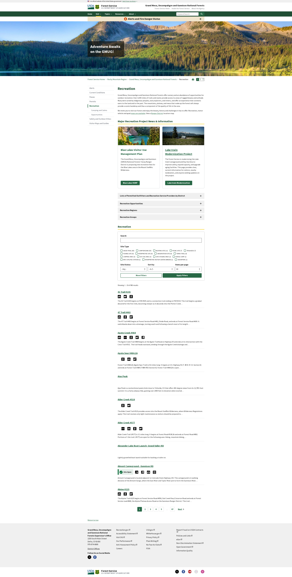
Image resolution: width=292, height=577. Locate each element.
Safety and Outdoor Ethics (100, 119)
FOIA (148, 548)
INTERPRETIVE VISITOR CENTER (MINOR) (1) (159, 260)
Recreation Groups (128, 217)
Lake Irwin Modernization (178, 183)
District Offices (94, 548)
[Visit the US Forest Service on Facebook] (183, 571)
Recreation (94, 106)
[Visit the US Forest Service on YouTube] (190, 571)
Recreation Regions (128, 210)
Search (123, 236)
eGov (178, 539)
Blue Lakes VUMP (130, 183)
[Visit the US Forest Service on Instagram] (202, 571)
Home (90, 14)
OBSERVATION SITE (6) (164, 254)
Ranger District (157, 113)
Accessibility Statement (126, 533)
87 (172, 509)
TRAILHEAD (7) (191, 251)
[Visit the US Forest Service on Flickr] (196, 571)
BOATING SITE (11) (162, 251)
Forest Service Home (162, 8)
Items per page (181, 264)
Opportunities (96, 114)
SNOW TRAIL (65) (128, 251)
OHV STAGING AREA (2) (163, 257)
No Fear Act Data (153, 544)
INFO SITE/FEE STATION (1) (132, 260)
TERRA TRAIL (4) (181, 254)
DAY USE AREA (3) (145, 257)
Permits (92, 101)
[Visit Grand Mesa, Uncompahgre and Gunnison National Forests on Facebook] (95, 557)
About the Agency (198, 8)
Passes (92, 97)
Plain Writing (151, 541)
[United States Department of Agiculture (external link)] (91, 7)
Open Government (183, 547)
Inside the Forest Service (181, 8)
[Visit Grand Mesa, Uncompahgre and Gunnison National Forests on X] (89, 557)
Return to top (93, 520)
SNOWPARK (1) (182, 260)
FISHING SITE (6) (128, 254)
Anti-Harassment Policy (126, 544)
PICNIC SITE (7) (177, 251)
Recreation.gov (122, 530)
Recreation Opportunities (131, 203)
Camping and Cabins (99, 110)
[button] (193, 79)
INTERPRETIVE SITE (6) (145, 254)
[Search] (201, 14)
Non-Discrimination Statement (189, 543)
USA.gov (149, 530)
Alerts (91, 88)
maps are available (138, 113)
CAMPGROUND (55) (145, 251)
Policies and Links (183, 535)
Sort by (151, 264)
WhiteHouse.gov (153, 533)
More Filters (141, 275)
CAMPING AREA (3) (129, 257)
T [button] (197, 79)
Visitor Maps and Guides (99, 123)
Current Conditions (97, 92)
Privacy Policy (152, 537)
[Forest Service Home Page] (97, 7)
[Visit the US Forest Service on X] (177, 571)
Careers (119, 548)
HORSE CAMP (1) (180, 257)
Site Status (125, 264)
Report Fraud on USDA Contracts (189, 530)
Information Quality (184, 550)
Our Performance (123, 541)
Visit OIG (119, 537)
